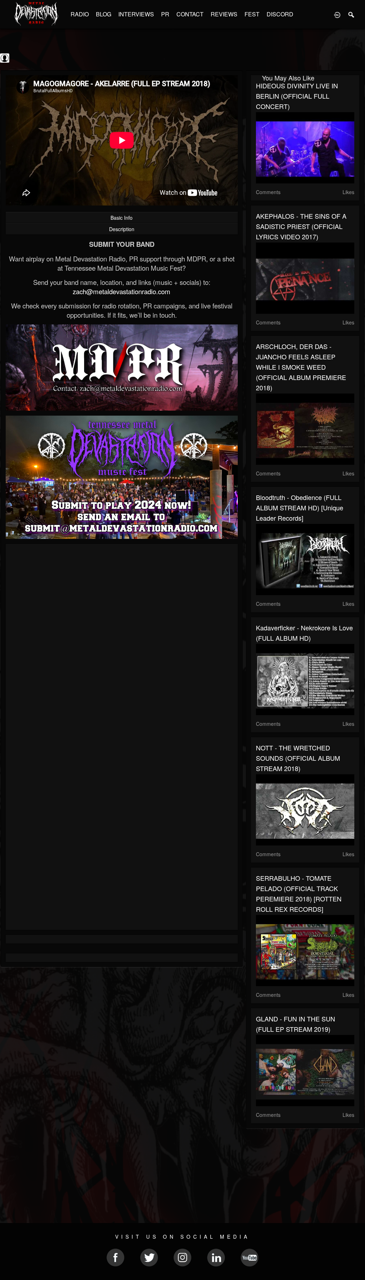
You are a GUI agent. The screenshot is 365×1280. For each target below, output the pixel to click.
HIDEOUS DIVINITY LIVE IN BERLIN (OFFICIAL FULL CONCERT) (297, 96)
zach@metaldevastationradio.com (121, 291)
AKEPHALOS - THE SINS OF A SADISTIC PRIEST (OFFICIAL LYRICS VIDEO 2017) (301, 226)
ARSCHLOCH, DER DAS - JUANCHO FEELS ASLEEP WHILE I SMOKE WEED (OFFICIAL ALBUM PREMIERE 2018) (301, 367)
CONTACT (190, 14)
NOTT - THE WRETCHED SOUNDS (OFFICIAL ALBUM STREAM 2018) (298, 758)
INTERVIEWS (136, 14)
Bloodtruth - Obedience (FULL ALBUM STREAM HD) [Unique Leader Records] (299, 507)
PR (165, 14)
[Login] (337, 14)
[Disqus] (121, 644)
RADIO (80, 14)
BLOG (103, 14)
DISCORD (280, 14)
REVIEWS (224, 14)
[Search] (351, 14)
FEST (252, 14)
